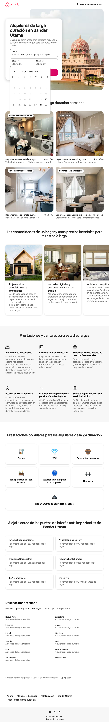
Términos (60, 719)
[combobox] (34, 54)
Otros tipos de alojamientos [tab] (57, 608)
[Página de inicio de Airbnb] (12, 4)
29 (41, 105)
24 (14, 105)
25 (20, 105)
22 (41, 99)
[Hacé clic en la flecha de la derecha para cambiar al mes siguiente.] (46, 71)
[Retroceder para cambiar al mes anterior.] (14, 71)
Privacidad (49, 719)
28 (35, 105)
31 (14, 110)
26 (25, 105)
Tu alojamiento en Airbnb (89, 4)
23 (46, 99)
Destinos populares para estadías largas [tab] (23, 608)
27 (30, 105)
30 (46, 105)
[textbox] (22, 64)
